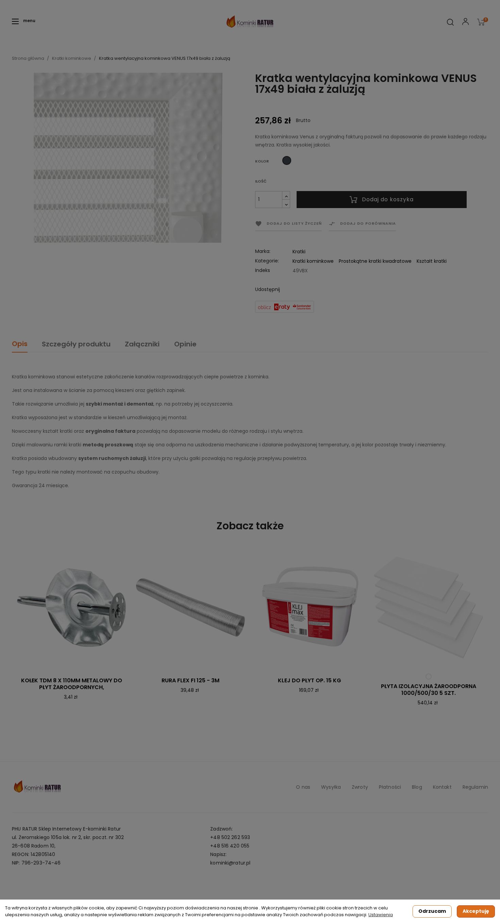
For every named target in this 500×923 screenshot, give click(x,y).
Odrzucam (432, 911)
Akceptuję (476, 911)
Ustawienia (380, 914)
